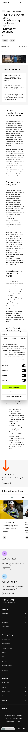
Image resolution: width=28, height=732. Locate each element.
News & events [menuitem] (6, 691)
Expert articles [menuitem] (6, 643)
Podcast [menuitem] (4, 661)
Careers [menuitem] (4, 696)
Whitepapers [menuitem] (6, 639)
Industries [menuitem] (5, 622)
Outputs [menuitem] (4, 618)
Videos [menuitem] (4, 652)
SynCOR (12, 40)
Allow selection (14, 391)
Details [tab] (14, 338)
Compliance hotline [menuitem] (17, 718)
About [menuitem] (4, 687)
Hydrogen (5, 40)
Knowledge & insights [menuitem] (8, 635)
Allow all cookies (14, 387)
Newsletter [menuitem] (19, 721)
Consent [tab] (5, 338)
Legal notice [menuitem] (8, 718)
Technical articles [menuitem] (7, 648)
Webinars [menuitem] (4, 657)
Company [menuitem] (5, 678)
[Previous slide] (12, 497)
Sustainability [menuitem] (6, 682)
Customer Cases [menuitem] (7, 665)
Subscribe (5, 568)
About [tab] (23, 338)
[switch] (24, 370)
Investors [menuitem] (4, 700)
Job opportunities (7, 593)
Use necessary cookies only (14, 396)
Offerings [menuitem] (5, 613)
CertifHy (15, 297)
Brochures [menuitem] (5, 670)
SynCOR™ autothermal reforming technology (12, 219)
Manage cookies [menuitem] (10, 721)
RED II (19, 293)
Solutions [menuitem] (5, 609)
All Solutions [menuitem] (5, 626)
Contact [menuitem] (4, 708)
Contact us (6, 483)
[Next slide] (22, 497)
